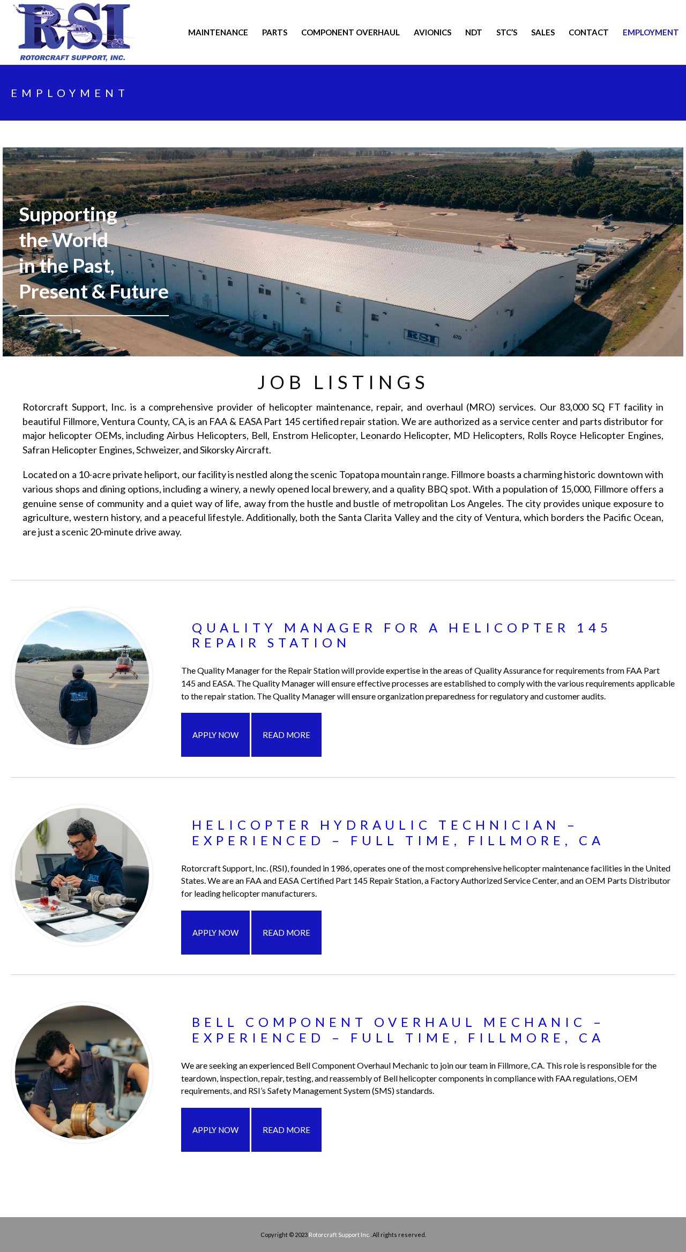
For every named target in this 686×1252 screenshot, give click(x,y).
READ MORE (286, 735)
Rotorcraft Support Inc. (339, 1234)
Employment (651, 32)
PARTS (274, 32)
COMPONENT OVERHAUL (350, 32)
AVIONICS (432, 32)
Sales (543, 32)
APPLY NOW (215, 735)
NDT (473, 32)
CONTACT (589, 32)
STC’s (506, 32)
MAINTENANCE (218, 32)
